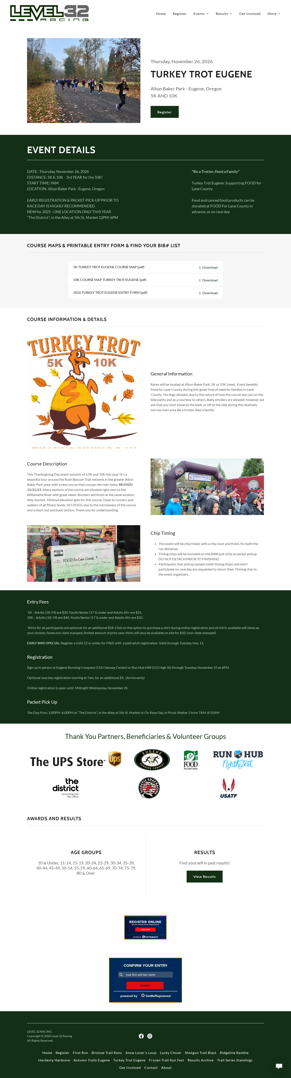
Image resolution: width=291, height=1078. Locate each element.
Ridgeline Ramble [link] (234, 1053)
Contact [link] (151, 1067)
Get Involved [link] (250, 13)
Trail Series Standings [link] (235, 1060)
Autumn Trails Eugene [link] (91, 1060)
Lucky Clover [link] (171, 1053)
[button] (201, 13)
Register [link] (180, 13)
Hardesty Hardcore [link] (54, 1060)
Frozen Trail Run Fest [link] (166, 1060)
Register (164, 112)
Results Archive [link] (201, 1060)
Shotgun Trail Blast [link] (200, 1053)
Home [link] (161, 13)
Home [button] (47, 1053)
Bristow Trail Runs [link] (107, 1053)
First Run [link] (80, 1053)
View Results (204, 876)
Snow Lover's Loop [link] (141, 1053)
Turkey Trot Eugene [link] (129, 1060)
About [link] (166, 1067)
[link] (49, 13)
